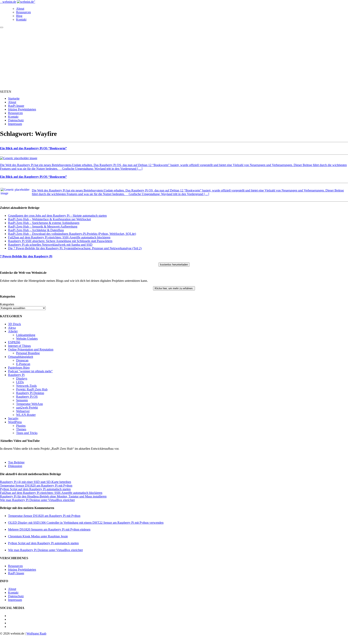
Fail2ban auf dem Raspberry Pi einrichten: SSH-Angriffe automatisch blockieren (59, 237)
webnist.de (9, 1)
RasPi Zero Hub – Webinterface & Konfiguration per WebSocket (49, 219)
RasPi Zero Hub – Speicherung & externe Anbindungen (43, 223)
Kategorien (7, 304)
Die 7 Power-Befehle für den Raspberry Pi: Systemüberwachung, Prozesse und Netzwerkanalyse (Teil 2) (75, 248)
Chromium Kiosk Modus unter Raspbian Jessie (38, 536)
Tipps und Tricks (26, 433)
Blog (19, 16)
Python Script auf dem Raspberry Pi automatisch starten (35, 489)
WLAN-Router (26, 414)
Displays (21, 378)
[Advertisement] (174, 58)
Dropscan (22, 360)
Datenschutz (16, 120)
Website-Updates (27, 338)
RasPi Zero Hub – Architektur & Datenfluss (36, 230)
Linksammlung (25, 335)
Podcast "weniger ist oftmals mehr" (30, 371)
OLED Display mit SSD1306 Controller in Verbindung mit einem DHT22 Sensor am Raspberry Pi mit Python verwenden (86, 522)
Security (13, 418)
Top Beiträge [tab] (16, 462)
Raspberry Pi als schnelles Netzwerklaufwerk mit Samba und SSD (50, 244)
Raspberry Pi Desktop (30, 393)
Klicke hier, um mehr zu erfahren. (174, 288)
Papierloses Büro (19, 367)
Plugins (21, 425)
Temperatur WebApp (29, 404)
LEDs (20, 382)
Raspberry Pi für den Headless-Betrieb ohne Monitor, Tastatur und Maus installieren (53, 496)
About (20, 8)
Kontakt (21, 19)
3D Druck (14, 324)
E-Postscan (23, 364)
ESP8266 (14, 342)
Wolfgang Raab (36, 633)
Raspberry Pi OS (27, 396)
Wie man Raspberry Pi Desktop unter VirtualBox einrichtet (37, 500)
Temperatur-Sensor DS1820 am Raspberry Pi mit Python (36, 485)
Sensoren (22, 400)
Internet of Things (19, 346)
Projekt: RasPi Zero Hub (32, 389)
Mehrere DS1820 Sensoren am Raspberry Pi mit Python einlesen (49, 529)
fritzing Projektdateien (22, 109)
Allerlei (13, 331)
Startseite (14, 98)
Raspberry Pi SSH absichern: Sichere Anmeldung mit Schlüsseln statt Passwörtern (60, 241)
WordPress (15, 422)
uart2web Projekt (27, 407)
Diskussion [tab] (15, 466)
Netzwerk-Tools (26, 385)
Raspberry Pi (16, 375)
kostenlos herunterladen (174, 264)
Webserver (23, 411)
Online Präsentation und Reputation (30, 349)
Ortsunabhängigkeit (20, 356)
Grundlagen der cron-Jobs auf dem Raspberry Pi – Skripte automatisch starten (57, 215)
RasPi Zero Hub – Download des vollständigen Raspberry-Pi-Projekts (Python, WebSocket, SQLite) (72, 233)
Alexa (12, 327)
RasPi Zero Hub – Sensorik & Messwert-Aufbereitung (42, 226)
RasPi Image (16, 105)
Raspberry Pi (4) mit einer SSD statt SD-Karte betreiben (35, 482)
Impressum (15, 124)
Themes (21, 429)
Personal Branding (28, 353)
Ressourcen (23, 12)
